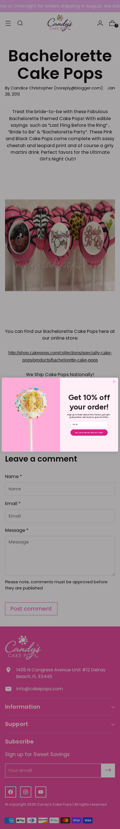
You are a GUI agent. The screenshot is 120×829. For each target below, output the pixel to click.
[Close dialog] (114, 381)
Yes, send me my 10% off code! (89, 432)
